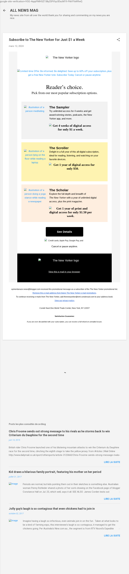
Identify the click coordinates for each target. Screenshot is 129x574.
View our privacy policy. (65, 300)
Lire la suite (112, 462)
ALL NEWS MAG (24, 10)
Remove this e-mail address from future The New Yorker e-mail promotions (64, 293)
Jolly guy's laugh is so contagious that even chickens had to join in (52, 508)
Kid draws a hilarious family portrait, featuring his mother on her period (55, 471)
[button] (118, 40)
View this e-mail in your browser (64, 271)
